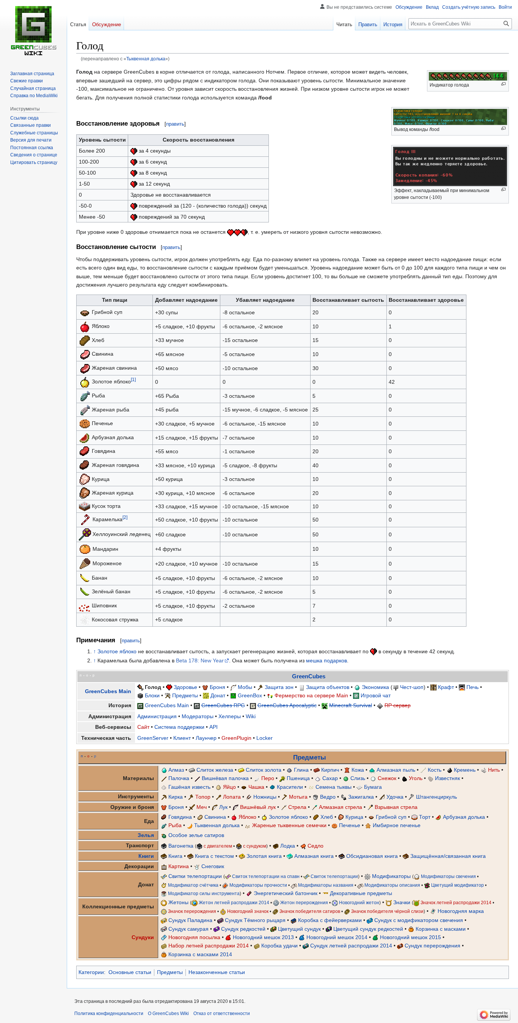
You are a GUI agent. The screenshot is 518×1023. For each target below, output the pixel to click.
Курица (354, 817)
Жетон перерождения (304, 902)
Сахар (330, 778)
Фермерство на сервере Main (311, 695)
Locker (264, 738)
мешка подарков (326, 660)
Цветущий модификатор (457, 885)
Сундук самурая (188, 929)
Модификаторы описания (392, 885)
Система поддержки (179, 727)
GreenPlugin (236, 738)
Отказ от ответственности (221, 1013)
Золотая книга (264, 856)
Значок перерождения (192, 911)
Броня (217, 687)
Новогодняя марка (461, 911)
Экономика (375, 687)
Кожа (358, 770)
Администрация (157, 716)
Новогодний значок (247, 911)
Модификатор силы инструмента (204, 893)
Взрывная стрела (396, 807)
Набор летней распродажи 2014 (208, 946)
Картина (178, 866)
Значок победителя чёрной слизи (387, 911)
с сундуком (254, 845)
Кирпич (330, 770)
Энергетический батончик (285, 893)
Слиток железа (214, 770)
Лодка (287, 846)
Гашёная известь (189, 787)
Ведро (328, 797)
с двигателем (218, 845)
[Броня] (202, 690)
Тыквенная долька (145, 58)
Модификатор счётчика (193, 885)
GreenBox (250, 695)
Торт (424, 817)
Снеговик (212, 866)
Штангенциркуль (436, 797)
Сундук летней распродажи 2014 (351, 946)
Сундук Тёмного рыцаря (255, 920)
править (175, 124)
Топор (202, 797)
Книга (175, 856)
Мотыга (298, 797)
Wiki (251, 716)
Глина (301, 770)
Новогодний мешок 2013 (263, 937)
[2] (124, 517)
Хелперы (229, 716)
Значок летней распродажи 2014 (456, 902)
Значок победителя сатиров (309, 911)
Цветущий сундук (299, 929)
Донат (217, 695)
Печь (472, 687)
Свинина (215, 817)
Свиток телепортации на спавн (266, 876)
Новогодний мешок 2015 (410, 937)
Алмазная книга (314, 856)
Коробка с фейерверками (330, 920)
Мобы (245, 687)
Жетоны (178, 902)
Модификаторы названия (325, 885)
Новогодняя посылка (194, 937)
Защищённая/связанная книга (448, 856)
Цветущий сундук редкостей (368, 929)
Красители (290, 787)
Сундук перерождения (432, 946)
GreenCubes (308, 676)
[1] (133, 379)
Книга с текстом (214, 856)
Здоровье (185, 687)
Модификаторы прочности (258, 885)
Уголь (415, 778)
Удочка (394, 797)
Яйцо (229, 787)
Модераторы (197, 716)
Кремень (465, 770)
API (213, 727)
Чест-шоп (412, 687)
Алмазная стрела (340, 807)
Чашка (256, 787)
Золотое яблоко (117, 651)
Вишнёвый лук (258, 807)
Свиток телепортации (334, 876)
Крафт (446, 687)
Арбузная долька (464, 817)
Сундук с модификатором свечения (418, 920)
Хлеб (326, 817)
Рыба (175, 825)
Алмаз (176, 770)
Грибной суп (391, 817)
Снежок (387, 778)
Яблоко (247, 817)
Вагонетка (180, 846)
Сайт (143, 727)
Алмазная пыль (396, 770)
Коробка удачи (279, 946)
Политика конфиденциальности (108, 1013)
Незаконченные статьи (216, 972)
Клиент (182, 738)
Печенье (349, 825)
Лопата (232, 797)
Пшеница (298, 778)
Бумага (373, 787)
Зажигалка (361, 797)
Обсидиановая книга (372, 856)
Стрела (297, 807)
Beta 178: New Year (200, 660)
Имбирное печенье (397, 825)
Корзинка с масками (441, 929)
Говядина (180, 817)
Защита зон (279, 687)
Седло (315, 846)
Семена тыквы (334, 787)
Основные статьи (129, 972)
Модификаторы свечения (448, 876)
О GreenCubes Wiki (168, 1013)
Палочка (178, 778)
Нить (494, 770)
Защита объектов (327, 687)
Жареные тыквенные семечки (289, 825)
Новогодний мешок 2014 (336, 937)
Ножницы (264, 797)
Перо (267, 778)
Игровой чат (376, 695)
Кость (434, 770)
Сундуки (143, 937)
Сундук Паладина (190, 920)
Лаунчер (206, 738)
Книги (146, 856)
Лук (223, 807)
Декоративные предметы (361, 893)
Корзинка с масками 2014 (200, 954)
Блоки (152, 695)
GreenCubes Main (108, 691)
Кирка (175, 797)
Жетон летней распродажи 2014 (234, 902)
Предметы (185, 695)
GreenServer (152, 738)
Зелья (146, 835)
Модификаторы (391, 876)
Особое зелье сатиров (196, 835)
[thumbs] (133, 151)
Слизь (357, 778)
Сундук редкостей (243, 929)
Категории (91, 972)
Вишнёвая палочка (225, 778)
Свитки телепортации (195, 876)
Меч (201, 807)
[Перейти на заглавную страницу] (33, 30)
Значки (401, 902)
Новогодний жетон (359, 902)
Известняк (447, 778)
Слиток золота (263, 770)
